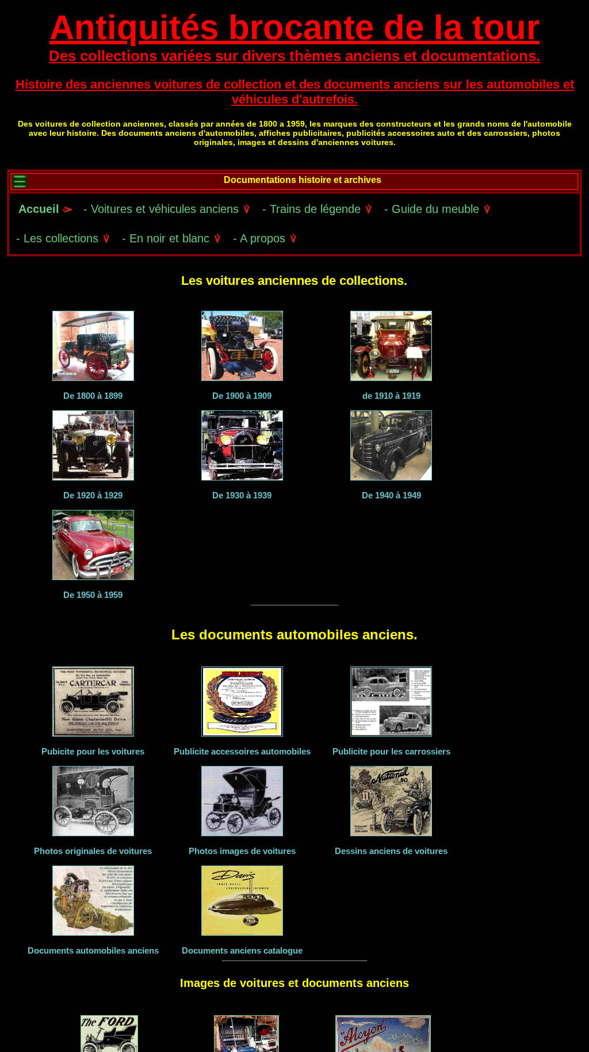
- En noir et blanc (167, 238)
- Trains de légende (313, 209)
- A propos (261, 238)
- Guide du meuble (433, 209)
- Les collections (59, 238)
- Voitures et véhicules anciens (162, 209)
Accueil (39, 209)
